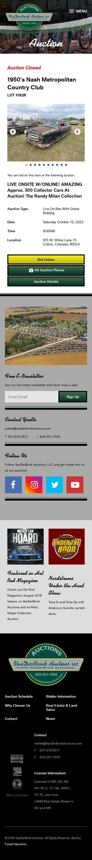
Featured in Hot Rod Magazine (25, 576)
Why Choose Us (17, 705)
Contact (11, 718)
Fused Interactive (15, 844)
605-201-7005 (50, 437)
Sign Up (72, 397)
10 (66, 165)
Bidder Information (61, 696)
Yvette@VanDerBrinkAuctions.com (58, 743)
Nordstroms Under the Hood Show (66, 585)
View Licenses (17, 795)
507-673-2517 (18, 437)
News (50, 718)
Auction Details (46, 281)
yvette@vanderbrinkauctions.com (28, 428)
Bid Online (46, 259)
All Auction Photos (46, 270)
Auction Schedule (19, 696)
